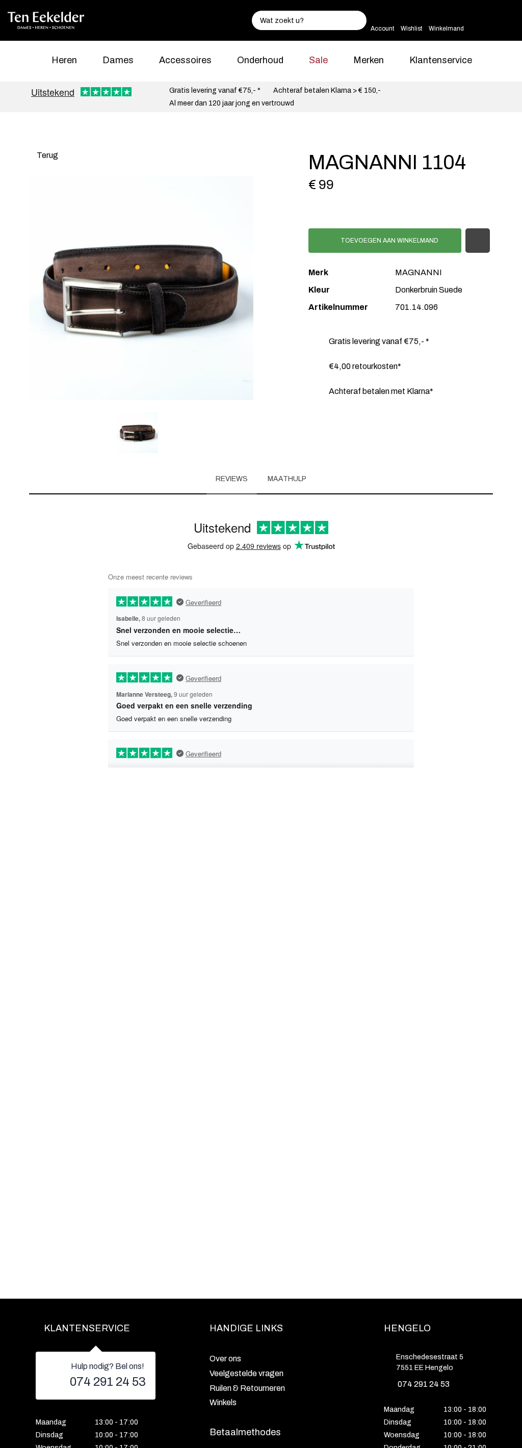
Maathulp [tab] (287, 479)
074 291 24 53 (108, 1381)
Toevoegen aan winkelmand (388, 240)
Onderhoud (260, 60)
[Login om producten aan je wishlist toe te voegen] (477, 240)
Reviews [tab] (232, 479)
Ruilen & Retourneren (247, 1388)
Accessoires (185, 60)
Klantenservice (440, 60)
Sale (318, 60)
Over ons (225, 1358)
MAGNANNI (418, 272)
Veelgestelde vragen (246, 1373)
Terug (46, 155)
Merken (368, 60)
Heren (64, 60)
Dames (118, 60)
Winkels (223, 1402)
